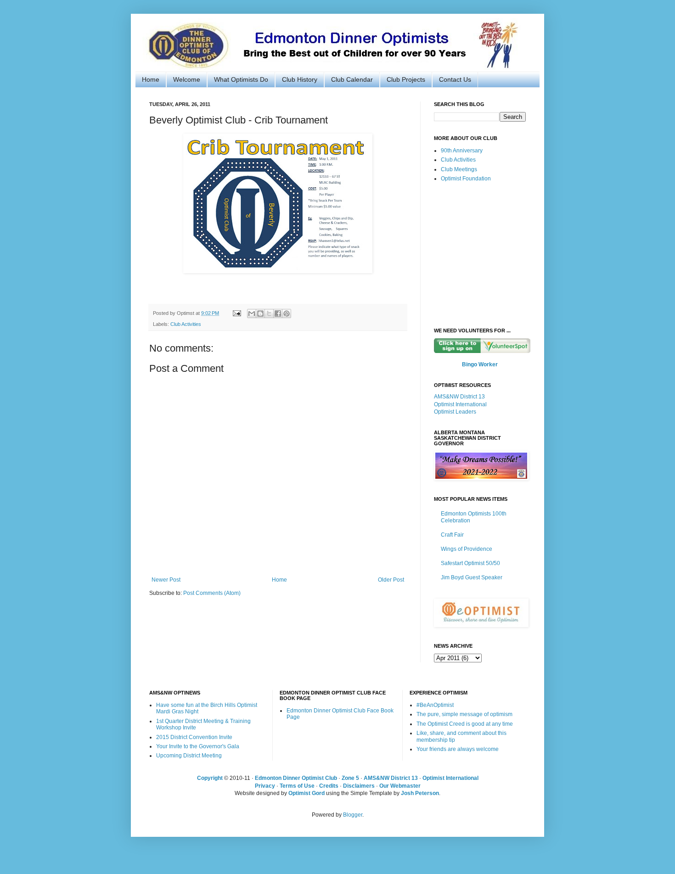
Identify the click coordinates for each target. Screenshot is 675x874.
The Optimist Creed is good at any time (464, 724)
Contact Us (455, 79)
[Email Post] (236, 313)
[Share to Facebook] (277, 313)
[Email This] (251, 313)
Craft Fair (452, 535)
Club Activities (185, 324)
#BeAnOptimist (435, 705)
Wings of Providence (466, 549)
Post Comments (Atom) (212, 593)
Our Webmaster (400, 786)
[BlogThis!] (260, 313)
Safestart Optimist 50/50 (470, 563)
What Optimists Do (241, 79)
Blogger (352, 815)
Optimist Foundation (466, 178)
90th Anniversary (462, 150)
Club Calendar (352, 79)
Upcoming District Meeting (189, 755)
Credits (328, 786)
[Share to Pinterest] (286, 313)
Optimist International (460, 404)
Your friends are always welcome (457, 749)
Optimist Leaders (455, 412)
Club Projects (406, 79)
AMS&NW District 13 (459, 396)
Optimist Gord (306, 793)
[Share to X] (269, 313)
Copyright (210, 778)
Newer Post (166, 580)
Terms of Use (297, 786)
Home (150, 79)
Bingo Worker (480, 364)
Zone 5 (350, 778)
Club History (299, 79)
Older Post (391, 580)
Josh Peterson (420, 793)
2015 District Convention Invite (194, 737)
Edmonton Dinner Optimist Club (296, 778)
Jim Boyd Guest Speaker (471, 577)
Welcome (186, 79)
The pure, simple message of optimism (464, 714)
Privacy (265, 786)
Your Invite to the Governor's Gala (197, 746)
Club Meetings (459, 169)
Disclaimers (359, 786)
